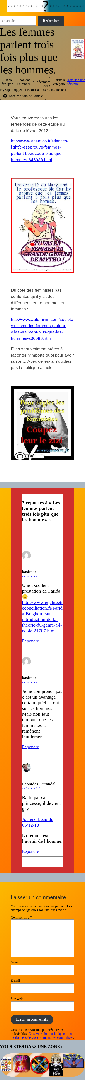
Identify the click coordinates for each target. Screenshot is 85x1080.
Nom (14, 962)
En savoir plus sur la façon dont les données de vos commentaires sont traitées (42, 1035)
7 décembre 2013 (32, 576)
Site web (17, 998)
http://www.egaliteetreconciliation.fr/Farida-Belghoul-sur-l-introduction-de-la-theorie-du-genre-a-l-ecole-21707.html (42, 616)
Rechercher (51, 20)
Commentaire (21, 917)
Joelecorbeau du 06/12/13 (37, 822)
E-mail (15, 980)
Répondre (30, 640)
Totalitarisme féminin (76, 82)
